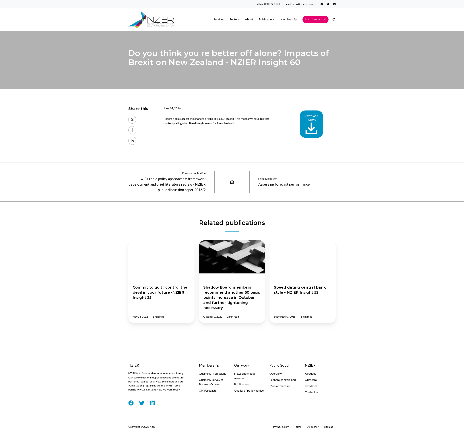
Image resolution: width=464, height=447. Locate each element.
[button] (334, 19)
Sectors (234, 19)
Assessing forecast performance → (286, 184)
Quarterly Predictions (212, 373)
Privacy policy (281, 426)
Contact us (311, 392)
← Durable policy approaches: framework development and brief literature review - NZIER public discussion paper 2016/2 (167, 184)
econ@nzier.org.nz (302, 3)
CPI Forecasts (207, 390)
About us (310, 373)
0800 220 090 (272, 3)
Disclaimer (313, 426)
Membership (288, 19)
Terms (297, 426)
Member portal (315, 19)
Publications (242, 384)
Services (218, 19)
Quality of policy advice (249, 390)
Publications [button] (267, 19)
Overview (275, 373)
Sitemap (328, 426)
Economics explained (282, 379)
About (249, 19)
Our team (311, 379)
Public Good (279, 365)
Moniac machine (279, 386)
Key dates (311, 386)
